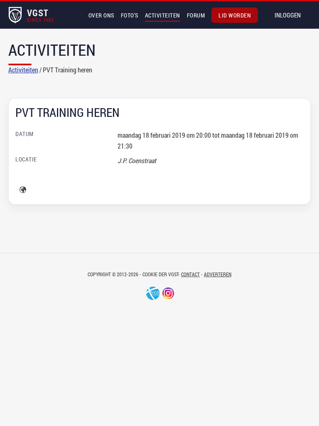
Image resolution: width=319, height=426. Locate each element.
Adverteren (217, 274)
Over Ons (101, 15)
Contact (190, 274)
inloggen (288, 15)
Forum (196, 15)
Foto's (129, 15)
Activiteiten (162, 15)
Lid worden (234, 15)
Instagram (168, 293)
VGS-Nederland (153, 293)
